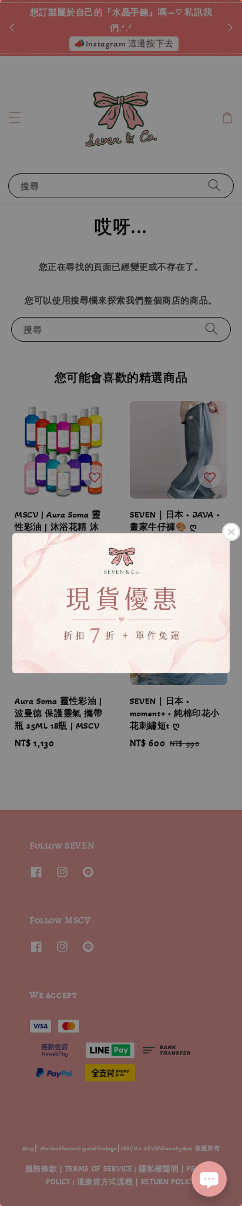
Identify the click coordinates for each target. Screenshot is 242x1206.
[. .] (121, 603)
